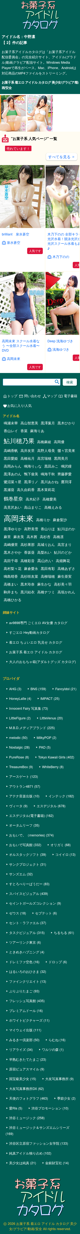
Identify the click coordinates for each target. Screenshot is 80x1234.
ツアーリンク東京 (22, 942)
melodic (15, 737)
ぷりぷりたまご (21, 991)
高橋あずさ (66, 568)
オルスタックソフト (24, 854)
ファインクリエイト (24, 981)
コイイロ (62, 854)
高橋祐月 (27, 458)
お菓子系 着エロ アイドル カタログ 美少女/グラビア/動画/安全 (40, 85)
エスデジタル (47, 806)
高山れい (45, 560)
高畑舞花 (63, 560)
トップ (10, 396)
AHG (12, 689)
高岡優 (59, 441)
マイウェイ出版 (21, 1030)
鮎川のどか (63, 552)
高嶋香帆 (11, 450)
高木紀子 (33, 499)
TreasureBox (18, 767)
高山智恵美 (29, 422)
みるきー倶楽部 (21, 1040)
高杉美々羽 (63, 584)
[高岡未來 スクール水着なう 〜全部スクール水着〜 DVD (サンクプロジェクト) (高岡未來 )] (22, 333)
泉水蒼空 (13, 242)
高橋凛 (58, 536)
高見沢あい (12, 507)
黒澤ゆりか (12, 528)
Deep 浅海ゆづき (60, 340)
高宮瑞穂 (44, 458)
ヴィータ (16, 806)
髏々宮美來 (66, 450)
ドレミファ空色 (21, 962)
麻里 (7, 536)
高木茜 (32, 536)
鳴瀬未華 (11, 422)
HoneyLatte (17, 698)
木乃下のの (60, 256)
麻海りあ (37, 430)
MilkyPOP (44, 737)
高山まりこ (33, 507)
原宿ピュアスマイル (24, 1069)
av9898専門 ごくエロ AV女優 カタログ (38, 622)
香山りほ (48, 528)
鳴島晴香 (11, 576)
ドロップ (55, 962)
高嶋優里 (11, 544)
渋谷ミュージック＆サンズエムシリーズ (39, 1127)
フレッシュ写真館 (22, 1000)
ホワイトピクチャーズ (26, 1020)
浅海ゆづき (60, 349)
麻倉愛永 (31, 568)
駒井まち (11, 591)
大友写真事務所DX (23, 1088)
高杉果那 (27, 544)
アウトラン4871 (21, 786)
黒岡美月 (61, 458)
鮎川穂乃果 (19, 440)
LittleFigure (17, 718)
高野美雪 (31, 528)
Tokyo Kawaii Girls (51, 757)
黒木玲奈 (27, 584)
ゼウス (14, 913)
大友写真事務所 (57, 1078)
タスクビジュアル (22, 932)
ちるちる (60, 932)
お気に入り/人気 (17, 406)
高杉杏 (45, 536)
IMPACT (46, 698)
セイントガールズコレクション (32, 903)
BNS (34, 689)
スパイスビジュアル (24, 893)
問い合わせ (30, 396)
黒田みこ (51, 466)
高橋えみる (53, 507)
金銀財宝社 (53, 1163)
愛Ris (13, 1108)
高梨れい (44, 552)
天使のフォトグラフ (24, 1098)
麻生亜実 (64, 576)
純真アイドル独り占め (26, 1153)
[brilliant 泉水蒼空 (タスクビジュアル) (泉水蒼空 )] (22, 227)
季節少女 (64, 1098)
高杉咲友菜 (29, 576)
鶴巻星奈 (13, 498)
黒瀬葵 (9, 489)
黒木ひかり (66, 422)
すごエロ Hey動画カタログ (29, 632)
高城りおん (46, 544)
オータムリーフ (21, 825)
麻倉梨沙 (60, 519)
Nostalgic (16, 747)
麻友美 (18, 536)
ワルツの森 (50, 1049)
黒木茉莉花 (46, 489)
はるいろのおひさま (24, 971)
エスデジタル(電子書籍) (27, 815)
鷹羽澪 (66, 481)
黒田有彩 (48, 568)
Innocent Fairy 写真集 (25, 708)
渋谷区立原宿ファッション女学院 (34, 1143)
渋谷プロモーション (46, 1108)
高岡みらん (12, 466)
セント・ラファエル (24, 922)
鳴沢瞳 (66, 466)
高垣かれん (66, 591)
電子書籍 (67, 396)
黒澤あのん (12, 473)
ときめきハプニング (24, 952)
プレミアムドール (22, 1010)
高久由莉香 (26, 489)
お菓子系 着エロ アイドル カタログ (35, 652)
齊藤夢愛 (64, 473)
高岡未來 (13, 358)
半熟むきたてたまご (24, 1059)
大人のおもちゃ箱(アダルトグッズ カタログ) (42, 661)
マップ (49, 396)
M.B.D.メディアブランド (27, 727)
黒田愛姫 (11, 458)
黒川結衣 (27, 591)
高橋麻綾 (44, 441)
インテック (57, 796)
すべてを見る (61, 156)
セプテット (43, 913)
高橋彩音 (27, 560)
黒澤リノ (31, 481)
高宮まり (64, 544)
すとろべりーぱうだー (26, 884)
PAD (42, 747)
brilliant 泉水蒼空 (15, 234)
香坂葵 (29, 552)
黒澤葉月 (48, 422)
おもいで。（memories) (27, 835)
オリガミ (57, 844)
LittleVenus (48, 718)
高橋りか (43, 519)
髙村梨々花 (12, 568)
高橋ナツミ (46, 591)
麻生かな (44, 584)
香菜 (24, 430)
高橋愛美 (49, 499)
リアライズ (17, 1049)
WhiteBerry (50, 767)
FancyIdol (62, 689)
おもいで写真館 (21, 844)
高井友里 (27, 450)
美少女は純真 (19, 1163)
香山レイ (11, 430)
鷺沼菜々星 (12, 481)
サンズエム (17, 874)
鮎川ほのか (66, 528)
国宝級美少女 (19, 1078)
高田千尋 (11, 560)
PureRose (16, 757)
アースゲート (19, 776)
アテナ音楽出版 (21, 796)
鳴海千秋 (48, 473)
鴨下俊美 (31, 473)
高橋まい (11, 584)
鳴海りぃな (33, 466)
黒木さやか (12, 552)
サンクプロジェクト (24, 864)
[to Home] (40, 29)
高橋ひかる (12, 599)
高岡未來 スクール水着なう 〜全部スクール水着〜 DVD (21, 345)
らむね (54, 1040)
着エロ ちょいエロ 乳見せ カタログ (35, 642)
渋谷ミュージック (22, 1118)
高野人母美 (46, 450)
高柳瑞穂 (48, 576)
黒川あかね (49, 481)
